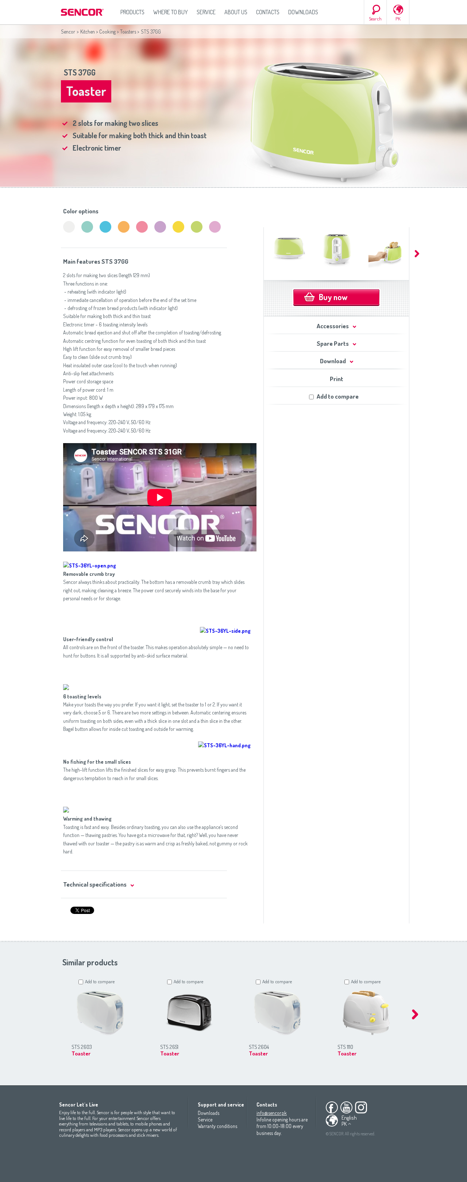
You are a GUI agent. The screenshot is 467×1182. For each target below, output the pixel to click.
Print (336, 379)
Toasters (128, 31)
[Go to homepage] (82, 12)
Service (206, 12)
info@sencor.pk (271, 1113)
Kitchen (87, 31)
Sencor (68, 31)
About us (235, 12)
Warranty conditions (217, 1126)
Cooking (107, 31)
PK (398, 19)
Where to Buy (170, 12)
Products (132, 12)
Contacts (267, 12)
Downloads (303, 12)
